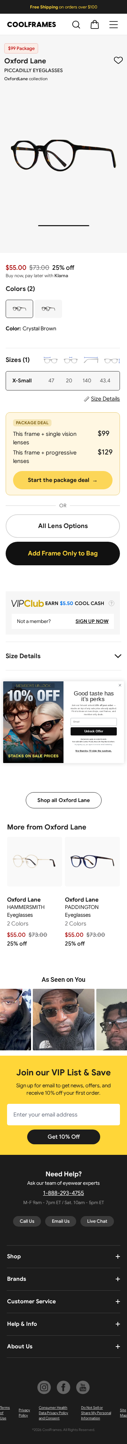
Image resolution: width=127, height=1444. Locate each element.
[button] (64, 1019)
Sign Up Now (92, 621)
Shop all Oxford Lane (63, 800)
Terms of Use (5, 1412)
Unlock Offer (93, 731)
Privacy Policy (24, 1413)
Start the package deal (63, 480)
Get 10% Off (64, 1136)
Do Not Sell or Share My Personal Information (96, 1412)
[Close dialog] (119, 685)
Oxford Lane (25, 61)
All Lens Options (63, 526)
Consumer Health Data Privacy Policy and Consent (53, 1412)
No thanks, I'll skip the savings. (93, 751)
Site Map (123, 1413)
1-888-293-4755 (63, 1193)
